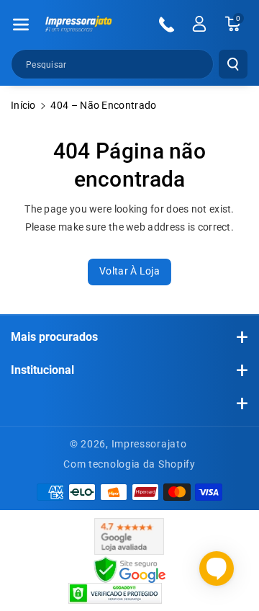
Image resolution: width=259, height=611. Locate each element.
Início (23, 105)
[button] (21, 24)
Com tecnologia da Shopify (129, 464)
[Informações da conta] (199, 24)
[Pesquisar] (233, 64)
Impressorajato (149, 444)
